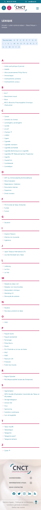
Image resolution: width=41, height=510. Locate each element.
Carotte (6, 126)
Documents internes (11, 187)
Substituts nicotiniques (11, 412)
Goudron (7, 222)
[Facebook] (13, 493)
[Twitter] (19, 493)
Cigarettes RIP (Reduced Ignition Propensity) (18, 154)
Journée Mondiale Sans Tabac (14, 255)
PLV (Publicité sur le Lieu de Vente (15, 349)
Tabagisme (7, 433)
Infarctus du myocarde (11, 237)
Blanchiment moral (10, 96)
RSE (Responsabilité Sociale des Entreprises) (18, 379)
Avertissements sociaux (12, 82)
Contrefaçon (8, 166)
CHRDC (6, 135)
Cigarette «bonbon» (10, 144)
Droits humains (9, 193)
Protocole (7, 362)
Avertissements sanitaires (12, 79)
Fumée (6, 208)
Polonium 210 (8, 359)
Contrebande (8, 163)
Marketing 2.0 (8, 293)
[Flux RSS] (34, 493)
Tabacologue (8, 430)
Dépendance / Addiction (12, 184)
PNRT (6, 355)
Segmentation (8, 391)
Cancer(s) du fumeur (11, 119)
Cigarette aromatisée (11, 148)
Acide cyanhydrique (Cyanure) (14, 66)
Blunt (6, 99)
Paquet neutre (9, 334)
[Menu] (37, 8)
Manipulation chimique (11, 290)
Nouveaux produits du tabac (13, 311)
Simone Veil (8, 403)
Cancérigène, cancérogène (13, 123)
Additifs (6, 69)
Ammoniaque (8, 75)
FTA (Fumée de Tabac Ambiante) (15, 205)
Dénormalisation (9, 181)
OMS (6, 322)
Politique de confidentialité (24, 502)
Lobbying (7, 266)
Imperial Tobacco (9, 234)
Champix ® (8, 132)
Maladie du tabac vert (11, 284)
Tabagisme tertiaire (10, 439)
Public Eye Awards (10, 365)
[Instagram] (24, 493)
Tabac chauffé (8, 427)
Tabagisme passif (10, 436)
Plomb (6, 346)
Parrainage (7, 340)
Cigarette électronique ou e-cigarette (16, 151)
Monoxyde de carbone (11, 296)
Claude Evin (8, 160)
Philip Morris (8, 343)
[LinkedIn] (29, 493)
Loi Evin (7, 269)
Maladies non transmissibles (13, 287)
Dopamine (7, 190)
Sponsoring (8, 409)
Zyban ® (7, 450)
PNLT (6, 352)
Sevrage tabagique (10, 399)
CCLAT (6, 129)
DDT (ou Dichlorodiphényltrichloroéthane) (18, 178)
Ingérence (7, 240)
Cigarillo (7, 157)
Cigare (6, 138)
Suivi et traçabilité (10, 415)
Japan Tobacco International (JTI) (15, 251)
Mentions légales (8, 502)
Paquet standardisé (10, 337)
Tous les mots (7, 40)
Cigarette (7, 141)
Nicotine (7, 308)
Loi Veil (6, 272)
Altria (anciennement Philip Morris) (15, 72)
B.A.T (6, 93)
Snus (6, 406)
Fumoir (6, 211)
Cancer (6, 116)
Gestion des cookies (18, 507)
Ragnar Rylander (9, 376)
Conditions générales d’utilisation (18, 505)
